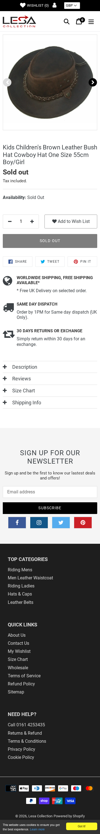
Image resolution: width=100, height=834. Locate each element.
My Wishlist (19, 651)
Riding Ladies (21, 586)
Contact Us (18, 643)
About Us (17, 635)
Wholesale (18, 667)
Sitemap (16, 692)
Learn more (37, 829)
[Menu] (91, 21)
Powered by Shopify (69, 816)
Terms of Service (24, 675)
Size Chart (18, 659)
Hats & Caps (20, 594)
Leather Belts (20, 602)
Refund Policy (21, 684)
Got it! (82, 826)
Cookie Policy (21, 757)
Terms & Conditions (27, 741)
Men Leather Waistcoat (30, 577)
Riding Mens (20, 569)
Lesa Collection (40, 816)
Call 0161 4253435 (26, 724)
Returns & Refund (25, 733)
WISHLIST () (38, 5)
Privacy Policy (21, 749)
